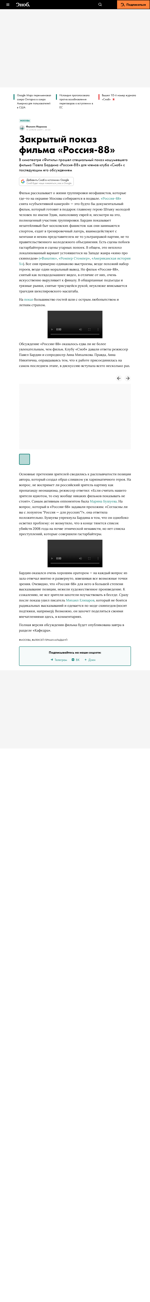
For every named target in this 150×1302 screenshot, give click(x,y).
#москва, (25, 639)
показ (28, 299)
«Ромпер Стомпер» (74, 258)
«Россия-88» (111, 198)
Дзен (92, 660)
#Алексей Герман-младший (50, 639)
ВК (78, 660)
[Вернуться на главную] (23, 5)
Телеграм (61, 660)
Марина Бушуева (103, 501)
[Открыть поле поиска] (100, 5)
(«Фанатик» (48, 258)
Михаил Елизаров (80, 600)
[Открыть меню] (8, 5)
